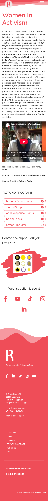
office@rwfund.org (17, 408)
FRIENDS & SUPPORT (16, 444)
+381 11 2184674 (16, 411)
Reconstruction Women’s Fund (34, 493)
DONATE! (11, 440)
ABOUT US (11, 448)
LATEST (10, 436)
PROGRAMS (12, 433)
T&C (8, 452)
